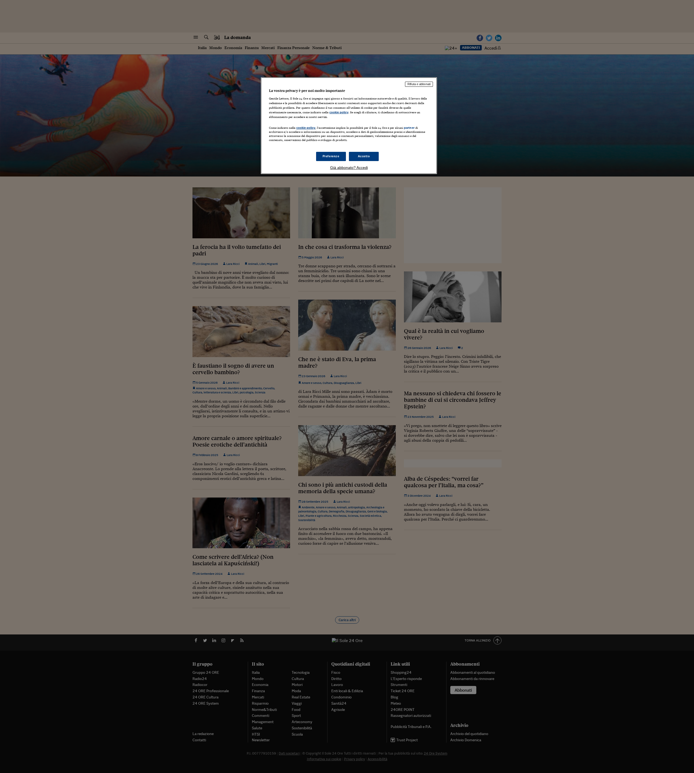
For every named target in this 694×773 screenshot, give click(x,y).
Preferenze (331, 156)
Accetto (364, 156)
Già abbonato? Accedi (349, 167)
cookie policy (338, 112)
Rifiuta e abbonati (418, 84)
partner (409, 127)
